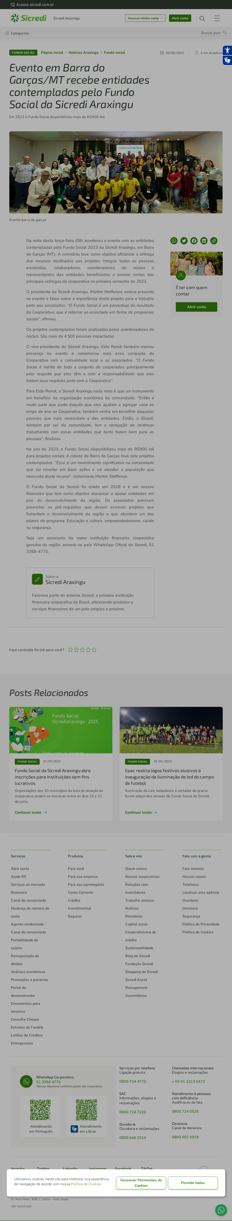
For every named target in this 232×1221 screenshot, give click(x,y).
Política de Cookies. (86, 1184)
